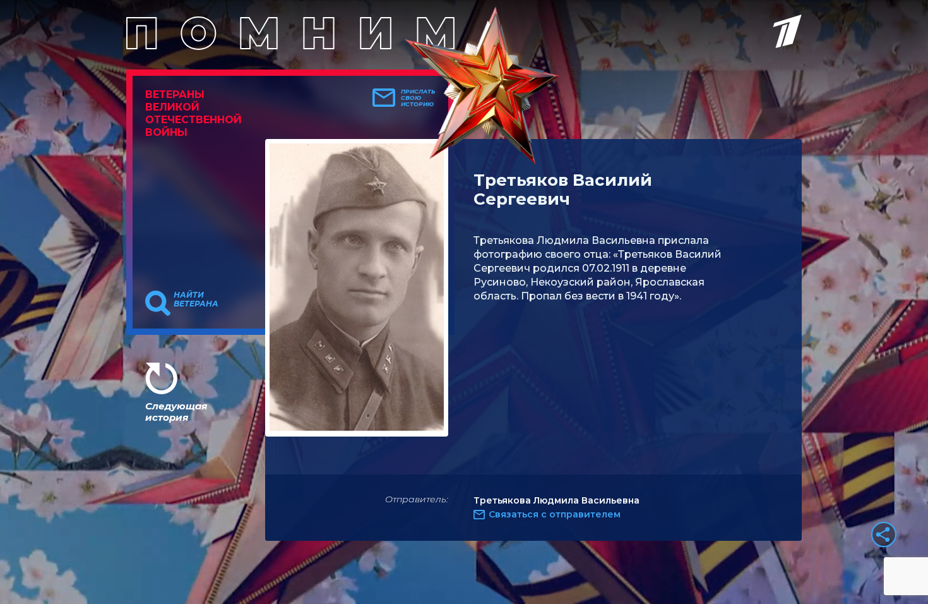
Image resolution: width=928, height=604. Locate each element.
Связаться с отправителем (555, 514)
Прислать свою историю (418, 97)
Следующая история (176, 411)
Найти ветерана (196, 299)
